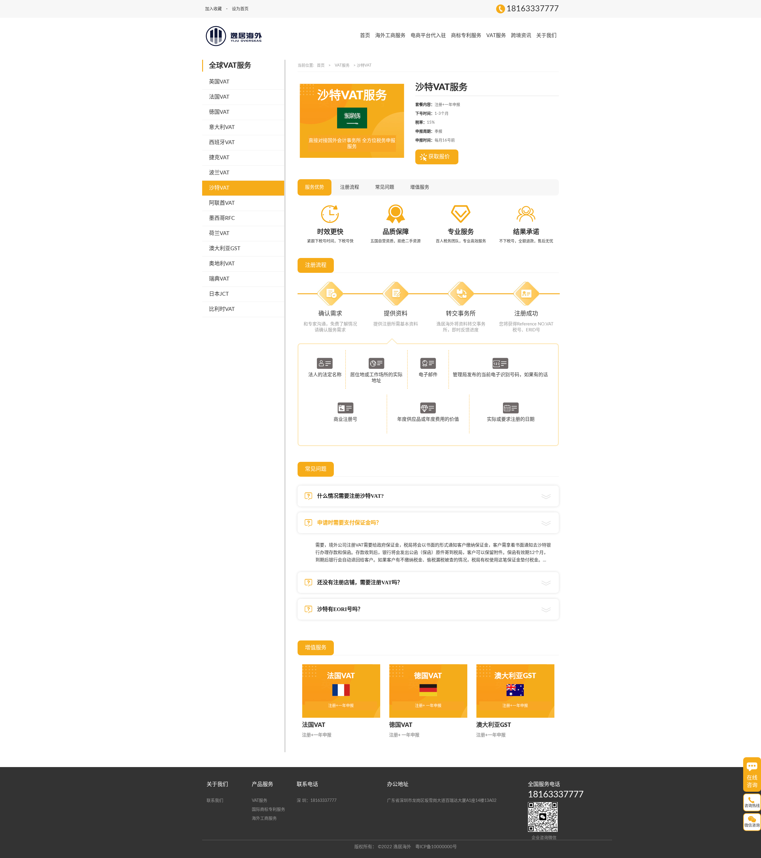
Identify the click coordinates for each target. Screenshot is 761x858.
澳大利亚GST (224, 248)
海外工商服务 (390, 35)
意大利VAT (222, 127)
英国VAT (219, 82)
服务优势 (314, 187)
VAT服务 (496, 35)
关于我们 (546, 35)
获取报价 (439, 157)
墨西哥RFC (222, 218)
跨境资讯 (521, 35)
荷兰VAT (219, 233)
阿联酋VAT (222, 203)
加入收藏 (214, 9)
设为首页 (240, 9)
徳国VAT (219, 112)
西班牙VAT (222, 142)
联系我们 (215, 801)
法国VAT (219, 97)
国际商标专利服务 (268, 809)
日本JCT (219, 294)
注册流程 (349, 187)
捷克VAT (219, 157)
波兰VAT (219, 173)
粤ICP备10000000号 (436, 847)
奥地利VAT (222, 264)
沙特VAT (219, 188)
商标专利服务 (466, 35)
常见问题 (384, 187)
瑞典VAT (219, 279)
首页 (365, 35)
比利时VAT (222, 309)
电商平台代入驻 (428, 35)
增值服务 (419, 187)
